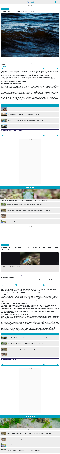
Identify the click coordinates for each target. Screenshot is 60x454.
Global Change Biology (21, 75)
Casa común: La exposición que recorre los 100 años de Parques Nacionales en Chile (24, 450)
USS (51, 78)
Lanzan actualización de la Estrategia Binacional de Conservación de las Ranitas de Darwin (26, 216)
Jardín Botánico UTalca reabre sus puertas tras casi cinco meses (20, 221)
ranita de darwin (13, 359)
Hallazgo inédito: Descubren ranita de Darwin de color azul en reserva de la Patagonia (25, 120)
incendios (10, 130)
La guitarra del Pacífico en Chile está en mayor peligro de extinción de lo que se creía (24, 204)
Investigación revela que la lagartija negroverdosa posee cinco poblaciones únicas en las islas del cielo (29, 210)
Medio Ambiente (4, 9)
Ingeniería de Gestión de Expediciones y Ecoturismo (35, 78)
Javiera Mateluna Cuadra (8, 58)
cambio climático (4, 130)
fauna (2, 359)
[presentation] (2, 264)
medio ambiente (15, 130)
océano (20, 130)
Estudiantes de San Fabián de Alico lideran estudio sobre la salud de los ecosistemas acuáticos (28, 126)
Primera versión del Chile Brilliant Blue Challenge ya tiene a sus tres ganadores (24, 114)
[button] (28, 274)
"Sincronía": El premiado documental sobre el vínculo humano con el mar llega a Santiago (26, 108)
